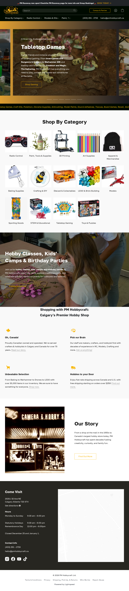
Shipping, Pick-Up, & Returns (65, 580)
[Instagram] (7, 559)
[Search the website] (74, 10)
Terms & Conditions (33, 580)
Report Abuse (98, 580)
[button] (11, 10)
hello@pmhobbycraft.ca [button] (112, 18)
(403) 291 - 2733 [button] (90, 18)
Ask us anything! (84, 350)
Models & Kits (51, 18)
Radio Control (34, 18)
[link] (104, 3)
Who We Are (85, 580)
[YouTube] (19, 559)
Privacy (47, 580)
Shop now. (34, 387)
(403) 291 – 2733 (13, 547)
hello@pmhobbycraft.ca (17, 551)
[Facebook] (13, 559)
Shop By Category (14, 18)
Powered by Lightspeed (64, 584)
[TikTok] (25, 559)
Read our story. (18, 350)
